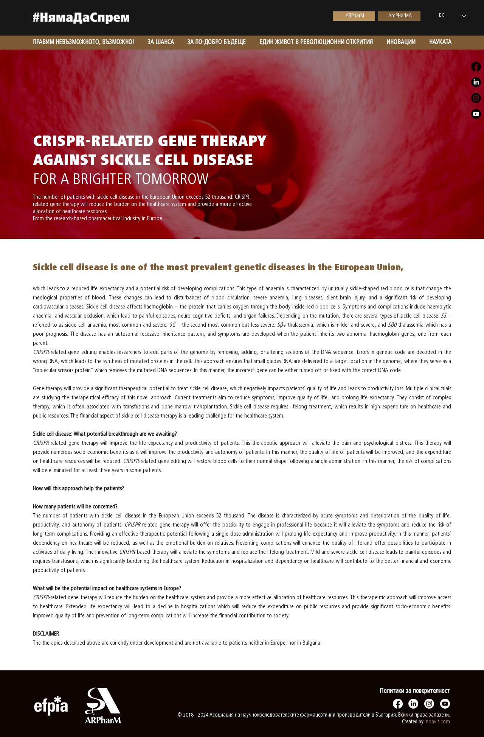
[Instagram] (429, 704)
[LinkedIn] (413, 704)
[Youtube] (445, 704)
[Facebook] (398, 704)
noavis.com (438, 722)
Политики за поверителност (415, 691)
